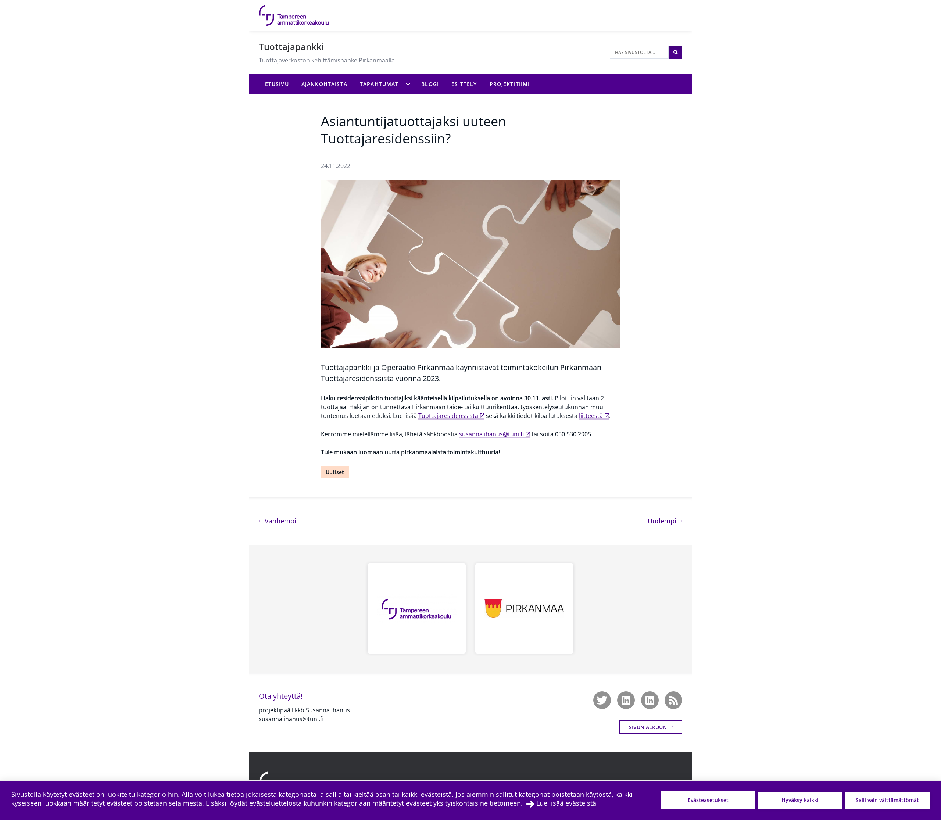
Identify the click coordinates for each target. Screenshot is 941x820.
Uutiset (335, 472)
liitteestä (591, 416)
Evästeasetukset (708, 799)
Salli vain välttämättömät (887, 799)
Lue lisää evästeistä (566, 803)
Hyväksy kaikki (800, 799)
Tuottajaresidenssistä (448, 416)
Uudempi (665, 520)
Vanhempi (279, 520)
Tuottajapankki (291, 46)
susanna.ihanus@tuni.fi (491, 434)
